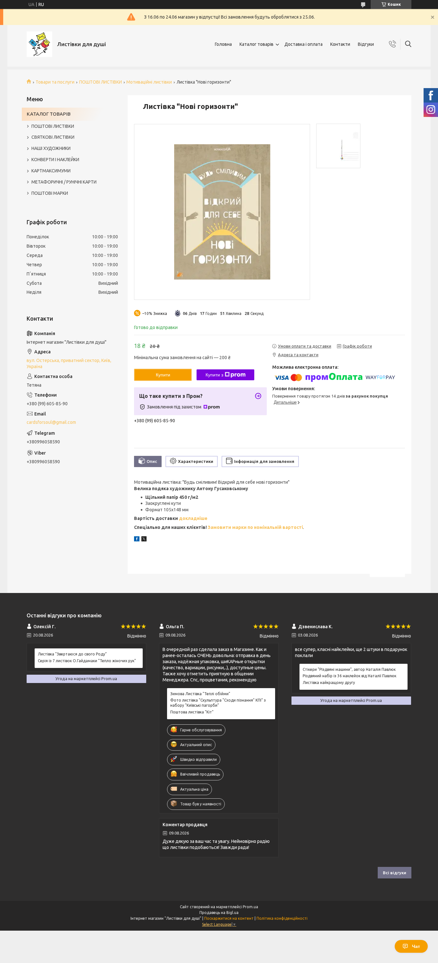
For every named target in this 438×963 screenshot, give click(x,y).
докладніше (193, 518)
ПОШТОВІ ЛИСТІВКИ (100, 82)
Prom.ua (250, 907)
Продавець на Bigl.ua (219, 912)
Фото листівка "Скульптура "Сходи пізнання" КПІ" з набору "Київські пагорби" (218, 702)
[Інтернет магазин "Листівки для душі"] (39, 44)
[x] (144, 539)
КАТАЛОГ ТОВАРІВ (49, 114)
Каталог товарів (257, 44)
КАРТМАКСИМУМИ (51, 170)
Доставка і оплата (303, 44)
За (210, 527)
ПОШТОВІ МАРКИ (49, 193)
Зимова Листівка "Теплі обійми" (200, 694)
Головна (223, 44)
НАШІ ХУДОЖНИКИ (51, 148)
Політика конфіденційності (282, 918)
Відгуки (366, 44)
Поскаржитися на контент (229, 918)
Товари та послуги (55, 82)
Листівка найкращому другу (329, 682)
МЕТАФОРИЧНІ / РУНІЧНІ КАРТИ (64, 182)
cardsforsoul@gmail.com (51, 422)
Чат (416, 946)
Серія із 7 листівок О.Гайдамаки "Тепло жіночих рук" (87, 661)
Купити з (214, 374)
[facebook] (136, 539)
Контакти (340, 44)
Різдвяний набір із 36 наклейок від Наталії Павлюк (349, 676)
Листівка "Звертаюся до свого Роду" (72, 654)
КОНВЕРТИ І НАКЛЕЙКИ (55, 159)
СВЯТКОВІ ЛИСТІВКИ (52, 137)
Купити (163, 374)
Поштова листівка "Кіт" (192, 712)
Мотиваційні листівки (149, 82)
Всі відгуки (394, 872)
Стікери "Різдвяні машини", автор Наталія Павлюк (349, 669)
